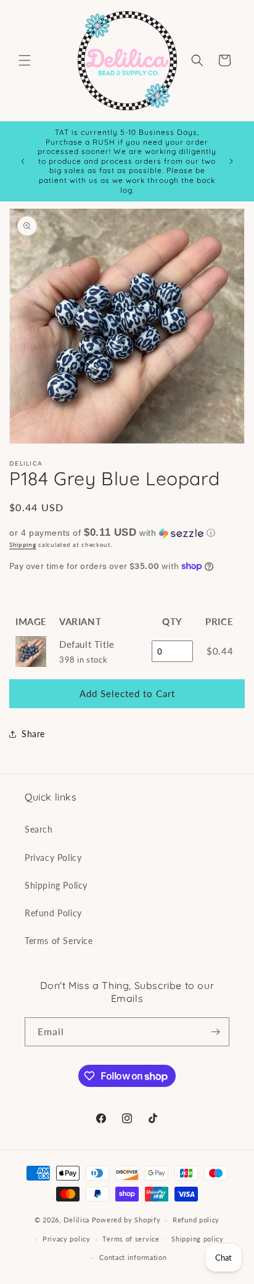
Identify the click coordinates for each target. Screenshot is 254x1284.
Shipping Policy (56, 885)
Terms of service (130, 1239)
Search (39, 829)
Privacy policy (67, 1239)
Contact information (132, 1257)
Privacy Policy (53, 857)
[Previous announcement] (22, 161)
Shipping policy (197, 1239)
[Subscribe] (215, 1031)
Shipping (22, 544)
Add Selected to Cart (127, 693)
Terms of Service (59, 940)
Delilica (76, 1220)
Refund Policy (53, 913)
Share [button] (33, 734)
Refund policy (196, 1220)
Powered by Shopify (126, 1220)
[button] (24, 60)
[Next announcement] (231, 161)
